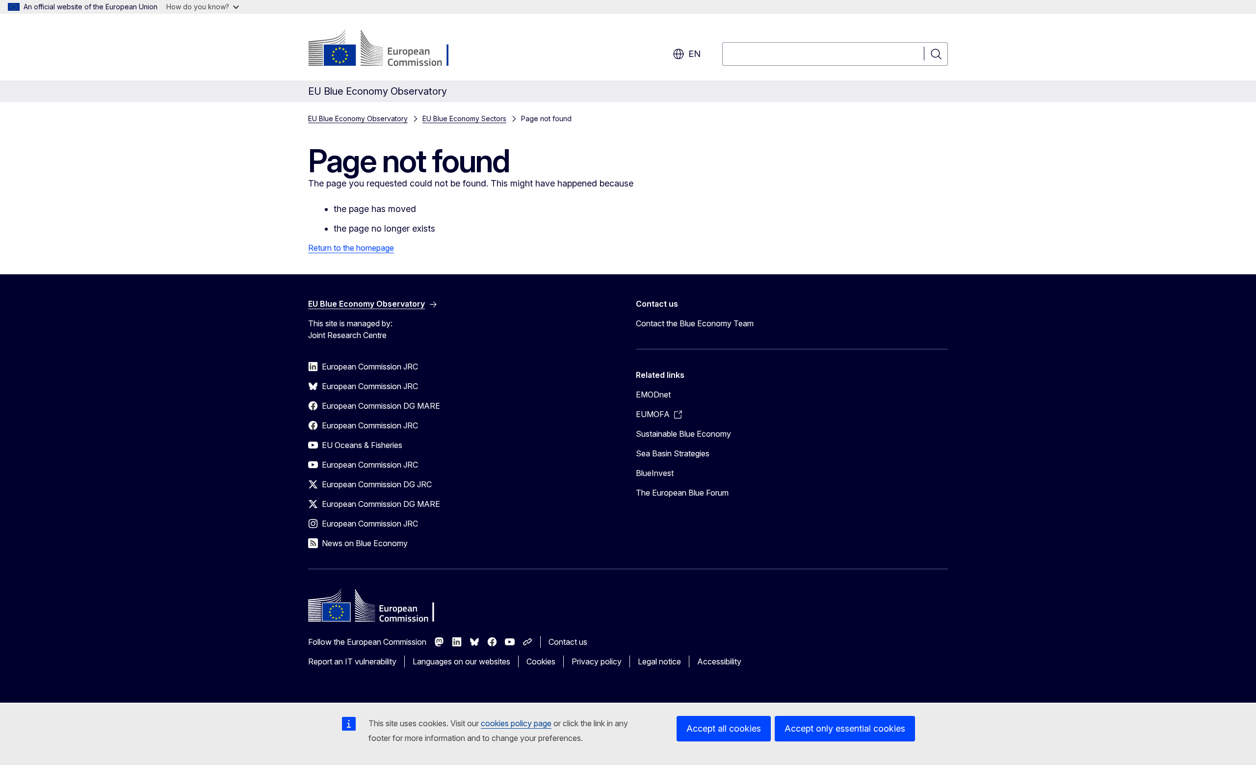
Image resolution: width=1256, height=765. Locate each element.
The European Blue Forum (682, 493)
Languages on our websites (461, 661)
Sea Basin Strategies (672, 453)
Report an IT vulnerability (352, 661)
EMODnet (653, 394)
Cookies (540, 661)
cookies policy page (516, 723)
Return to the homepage (351, 248)
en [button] (694, 54)
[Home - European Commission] (387, 49)
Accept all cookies (723, 728)
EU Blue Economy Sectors (464, 118)
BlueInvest (655, 473)
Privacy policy (597, 661)
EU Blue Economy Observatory (358, 118)
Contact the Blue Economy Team (695, 323)
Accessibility (719, 661)
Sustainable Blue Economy (683, 434)
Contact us (568, 642)
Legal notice (659, 661)
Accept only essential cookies (845, 728)
